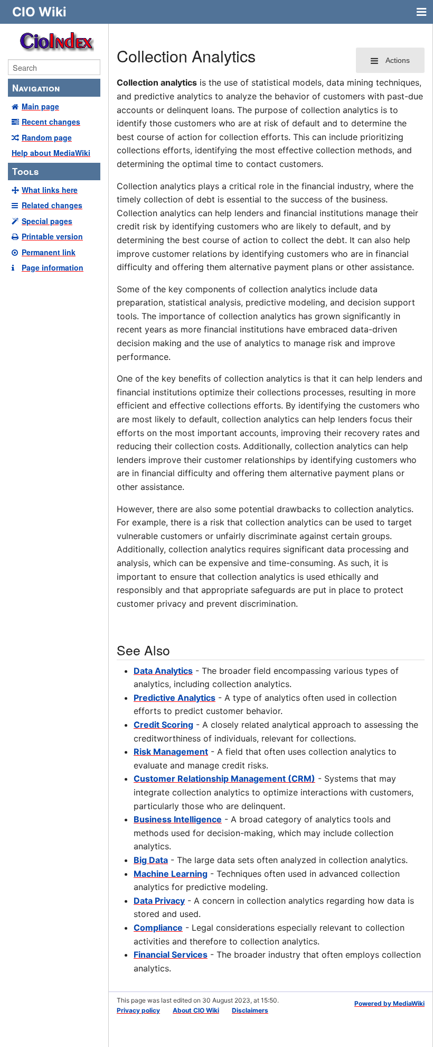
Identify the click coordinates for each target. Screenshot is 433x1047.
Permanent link (49, 252)
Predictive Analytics (174, 697)
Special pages (47, 221)
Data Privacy (159, 900)
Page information (52, 267)
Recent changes (51, 121)
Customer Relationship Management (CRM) (224, 778)
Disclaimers (250, 1010)
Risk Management (171, 751)
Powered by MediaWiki (389, 1003)
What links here (50, 189)
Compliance (158, 927)
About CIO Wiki (196, 1010)
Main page (40, 106)
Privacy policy (138, 1010)
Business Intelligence (178, 819)
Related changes (52, 205)
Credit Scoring (163, 724)
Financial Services (171, 954)
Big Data (151, 860)
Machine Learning (171, 873)
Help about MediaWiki (51, 152)
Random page (47, 137)
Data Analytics (163, 670)
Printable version (52, 236)
